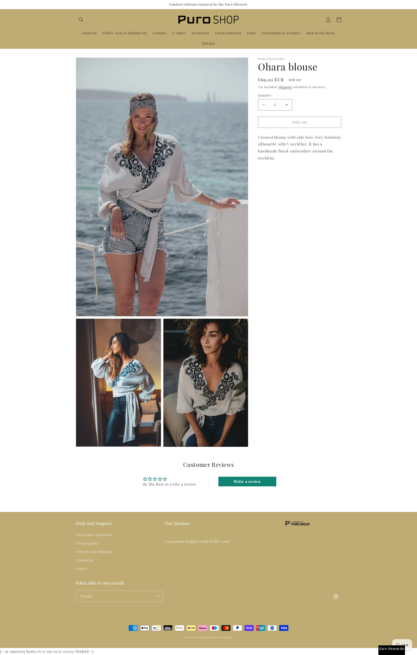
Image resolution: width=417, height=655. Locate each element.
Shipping (285, 87)
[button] (81, 19)
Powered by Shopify (220, 637)
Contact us (84, 560)
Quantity (264, 95)
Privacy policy (87, 543)
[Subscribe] (157, 596)
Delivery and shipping (93, 551)
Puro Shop (201, 637)
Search (81, 568)
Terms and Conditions (94, 534)
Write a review (247, 481)
